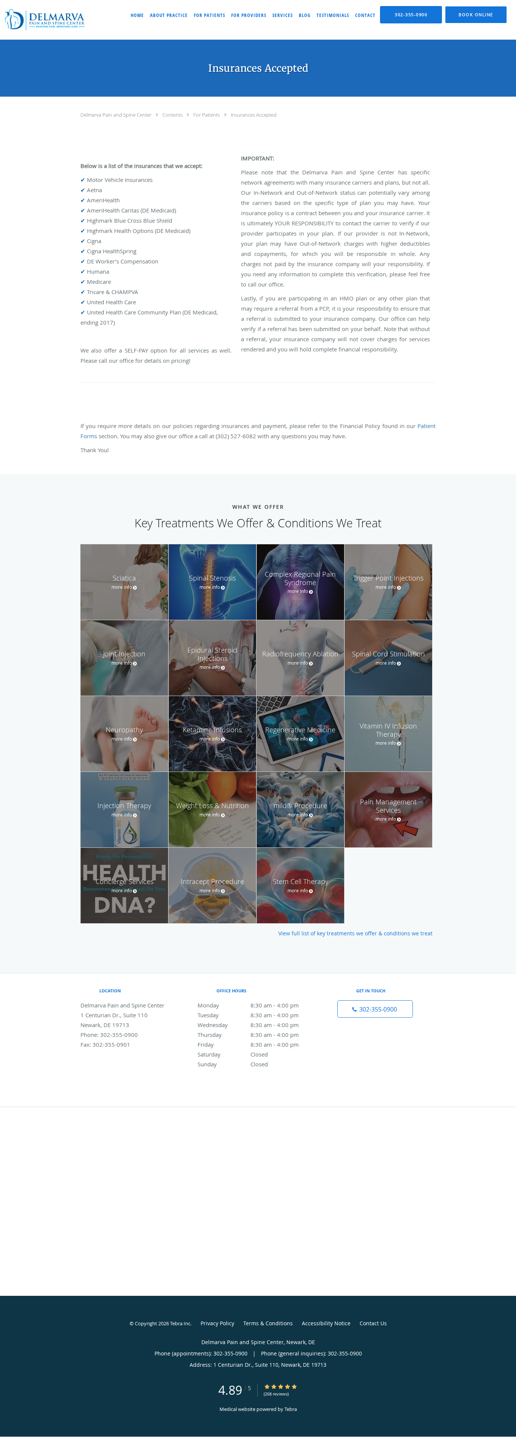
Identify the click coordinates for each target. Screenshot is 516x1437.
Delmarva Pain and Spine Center (116, 114)
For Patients (207, 114)
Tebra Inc (180, 1323)
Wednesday (248, 1025)
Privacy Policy (217, 1323)
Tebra (290, 1409)
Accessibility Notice (326, 1323)
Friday (248, 1044)
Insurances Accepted (254, 114)
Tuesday (248, 1015)
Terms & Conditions (268, 1323)
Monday (248, 1005)
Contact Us (373, 1323)
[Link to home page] (44, 20)
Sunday (233, 1064)
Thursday (248, 1034)
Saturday (233, 1054)
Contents (173, 114)
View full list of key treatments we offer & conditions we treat (355, 933)
